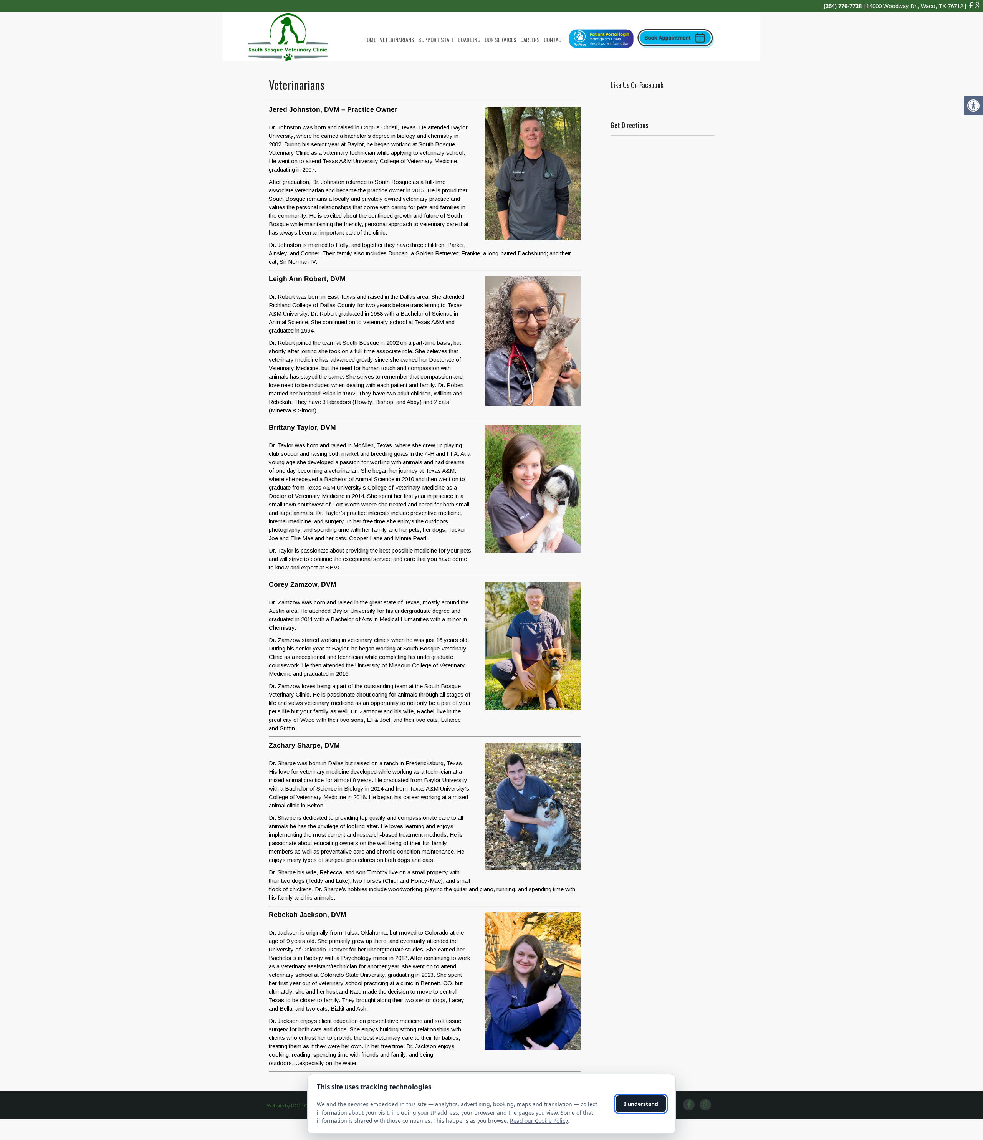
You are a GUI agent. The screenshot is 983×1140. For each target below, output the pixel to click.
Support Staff (436, 39)
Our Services (500, 39)
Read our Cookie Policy (539, 1120)
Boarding (469, 39)
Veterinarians (397, 39)
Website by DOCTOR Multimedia (301, 1106)
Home (369, 39)
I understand (641, 1103)
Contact (554, 39)
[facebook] (971, 5)
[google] (977, 5)
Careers (530, 39)
